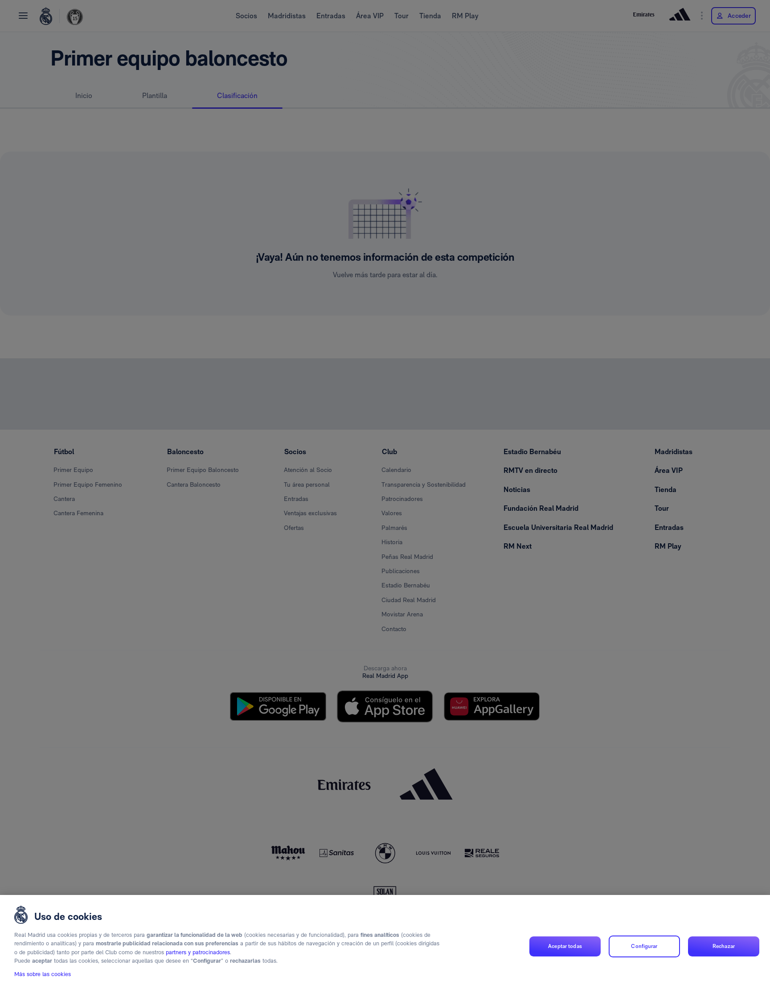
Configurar (644, 946)
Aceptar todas (565, 946)
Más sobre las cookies (42, 974)
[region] (385, 942)
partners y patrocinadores (198, 952)
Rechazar (724, 946)
